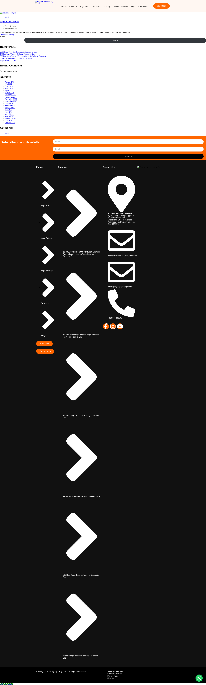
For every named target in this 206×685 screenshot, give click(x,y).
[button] (84, 6)
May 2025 (9, 114)
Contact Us (143, 6)
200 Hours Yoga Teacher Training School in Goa (18, 52)
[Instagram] (113, 326)
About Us (73, 6)
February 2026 (10, 95)
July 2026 (8, 84)
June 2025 (9, 112)
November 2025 (11, 101)
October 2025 (10, 103)
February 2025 (10, 118)
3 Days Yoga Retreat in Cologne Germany (16, 58)
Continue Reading (7, 34)
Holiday (107, 6)
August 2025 (10, 108)
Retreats (96, 6)
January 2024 (10, 123)
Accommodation (121, 6)
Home (64, 6)
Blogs (133, 6)
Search (2, 37)
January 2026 (10, 97)
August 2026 (10, 82)
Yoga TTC (84, 6)
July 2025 (8, 110)
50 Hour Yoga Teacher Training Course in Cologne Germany (23, 56)
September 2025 (11, 105)
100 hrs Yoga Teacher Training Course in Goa (17, 54)
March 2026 (9, 93)
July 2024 (8, 120)
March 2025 (9, 116)
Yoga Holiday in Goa (8, 60)
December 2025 (11, 99)
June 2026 (9, 86)
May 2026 (9, 88)
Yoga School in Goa (9, 21)
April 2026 (9, 90)
